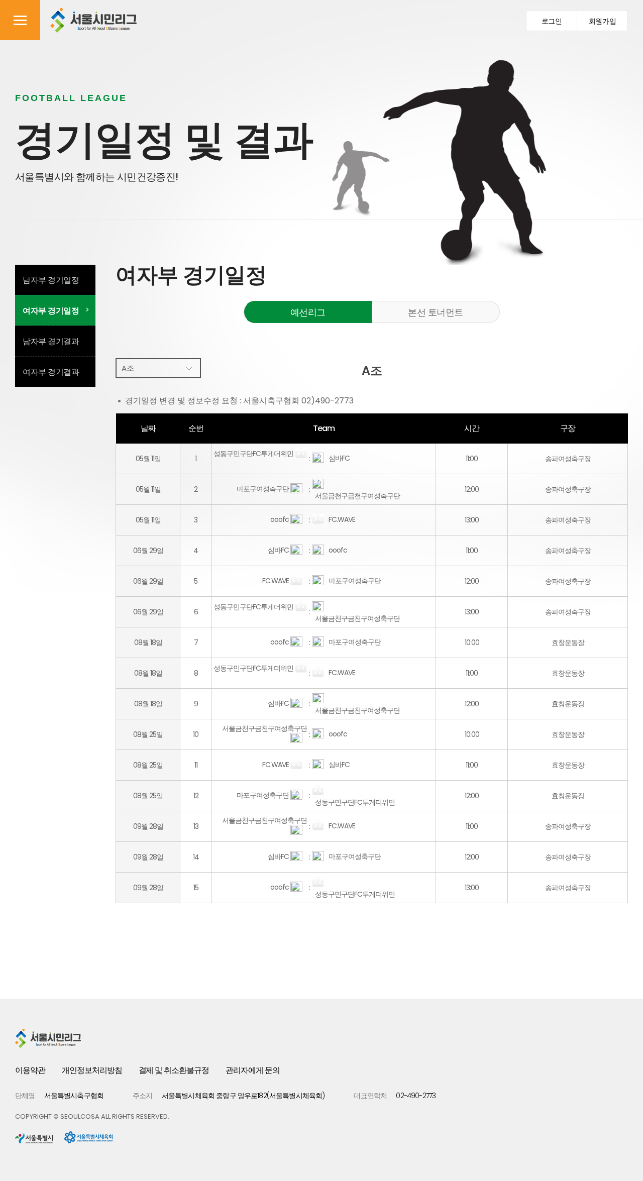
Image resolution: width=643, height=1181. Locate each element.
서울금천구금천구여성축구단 (356, 496)
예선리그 (308, 312)
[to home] (93, 20)
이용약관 (30, 1070)
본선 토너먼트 (435, 312)
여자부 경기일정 (51, 310)
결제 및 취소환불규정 (174, 1070)
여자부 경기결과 (51, 372)
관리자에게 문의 (253, 1070)
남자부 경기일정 (51, 280)
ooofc (279, 519)
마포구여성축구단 (263, 489)
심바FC (338, 458)
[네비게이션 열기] (20, 20)
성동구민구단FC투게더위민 (253, 454)
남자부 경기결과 (51, 341)
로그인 (552, 21)
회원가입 (602, 21)
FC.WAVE (340, 519)
